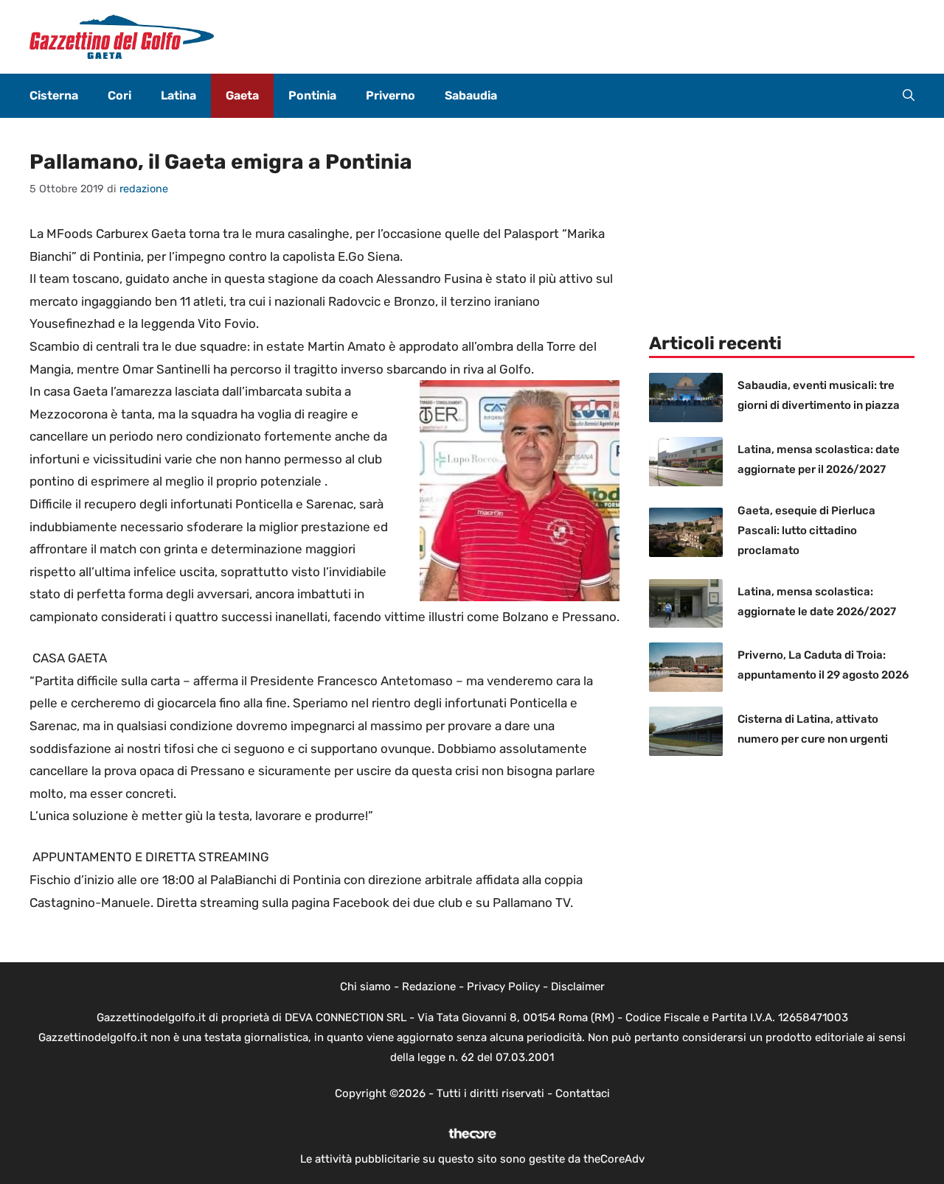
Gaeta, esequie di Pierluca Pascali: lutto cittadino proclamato (806, 530)
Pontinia (312, 95)
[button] (908, 96)
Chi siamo (365, 986)
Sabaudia (471, 95)
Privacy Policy (503, 986)
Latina (178, 95)
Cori (119, 95)
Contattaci (582, 1093)
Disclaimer (578, 986)
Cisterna (54, 95)
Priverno (390, 95)
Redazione (429, 986)
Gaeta (242, 95)
